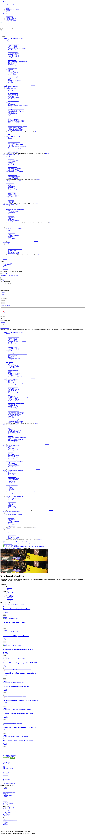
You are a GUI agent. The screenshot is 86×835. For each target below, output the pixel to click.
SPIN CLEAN (10, 599)
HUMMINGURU (10, 595)
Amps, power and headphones (9, 792)
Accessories (5, 790)
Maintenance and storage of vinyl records (14, 117)
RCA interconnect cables (13, 140)
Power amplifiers (11, 186)
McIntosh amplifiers (12, 194)
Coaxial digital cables (12, 143)
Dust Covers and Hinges (13, 94)
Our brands (5, 796)
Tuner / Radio (11, 216)
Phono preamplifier (9, 57)
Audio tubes (10, 198)
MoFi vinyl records (12, 115)
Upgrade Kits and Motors (13, 93)
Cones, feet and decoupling (13, 101)
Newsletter (8, 11)
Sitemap (4, 826)
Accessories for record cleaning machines (16, 120)
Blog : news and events (7, 263)
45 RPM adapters (11, 124)
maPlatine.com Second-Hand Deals (15, 249)
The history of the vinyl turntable (9, 811)
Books (9, 237)
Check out (3, 322)
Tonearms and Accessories (13, 97)
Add (5, 614)
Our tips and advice (9, 6)
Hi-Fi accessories (11, 202)
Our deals (5, 794)
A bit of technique (6, 814)
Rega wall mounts (11, 239)
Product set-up (8, 8)
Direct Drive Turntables (12, 46)
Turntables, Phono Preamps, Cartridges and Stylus (13, 38)
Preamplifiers (10, 187)
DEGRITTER (10, 594)
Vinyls (7, 102)
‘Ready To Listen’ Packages (13, 49)
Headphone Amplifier (12, 175)
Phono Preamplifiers (12, 60)
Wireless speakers (11, 161)
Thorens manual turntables (13, 56)
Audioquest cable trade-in (11, 20)
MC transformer (6, 815)
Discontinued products (7, 795)
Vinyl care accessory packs (13, 123)
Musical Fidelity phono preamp (14, 66)
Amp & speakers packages (13, 165)
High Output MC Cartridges (13, 74)
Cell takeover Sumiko (10, 19)
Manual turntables (11, 43)
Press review (5, 824)
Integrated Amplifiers (10, 183)
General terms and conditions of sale (10, 820)
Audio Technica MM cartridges (14, 80)
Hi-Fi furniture (11, 201)
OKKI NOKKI (10, 596)
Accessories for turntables (11, 88)
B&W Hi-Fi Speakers (12, 167)
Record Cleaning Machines (13, 119)
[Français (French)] (3, 24)
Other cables (10, 145)
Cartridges (5, 813)
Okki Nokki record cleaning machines (15, 129)
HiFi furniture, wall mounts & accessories (11, 224)
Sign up (2, 309)
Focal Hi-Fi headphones (13, 177)
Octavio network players (13, 221)
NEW (9, 39)
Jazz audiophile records (13, 106)
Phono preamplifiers (7, 810)
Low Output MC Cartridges (13, 73)
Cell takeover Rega (9, 17)
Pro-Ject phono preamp (12, 68)
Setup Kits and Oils (12, 98)
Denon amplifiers (11, 192)
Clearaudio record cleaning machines (15, 127)
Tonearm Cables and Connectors (14, 139)
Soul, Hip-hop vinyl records (13, 114)
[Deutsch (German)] (3, 26)
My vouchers (5, 804)
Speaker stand (11, 164)
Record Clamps (11, 96)
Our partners (5, 822)
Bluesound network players (13, 220)
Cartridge (5, 789)
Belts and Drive (11, 90)
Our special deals (6, 242)
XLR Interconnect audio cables (14, 142)
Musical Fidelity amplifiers (13, 195)
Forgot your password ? (6, 305)
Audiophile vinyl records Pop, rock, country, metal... (18, 105)
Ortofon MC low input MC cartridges (15, 83)
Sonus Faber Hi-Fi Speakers (13, 170)
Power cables (10, 147)
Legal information (6, 819)
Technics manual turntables (13, 55)
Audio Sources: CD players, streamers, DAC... (12, 204)
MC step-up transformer (13, 62)
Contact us (3, 292)
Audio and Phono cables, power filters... (11, 132)
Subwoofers (10, 162)
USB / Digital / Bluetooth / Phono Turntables (17, 48)
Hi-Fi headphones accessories (14, 176)
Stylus (9, 79)
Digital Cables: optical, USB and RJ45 (15, 144)
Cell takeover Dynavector (11, 18)
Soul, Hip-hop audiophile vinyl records (16, 109)
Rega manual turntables (12, 54)
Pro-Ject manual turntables (13, 53)
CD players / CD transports (13, 211)
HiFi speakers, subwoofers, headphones (11, 154)
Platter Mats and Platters (13, 95)
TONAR (9, 600)
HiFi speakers (8, 156)
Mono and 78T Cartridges (13, 76)
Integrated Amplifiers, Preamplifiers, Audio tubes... (13, 180)
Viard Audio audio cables (13, 152)
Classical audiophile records (13, 107)
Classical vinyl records (12, 113)
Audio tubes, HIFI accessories (12, 196)
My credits (5, 801)
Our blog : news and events (11, 4)
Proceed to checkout (5, 328)
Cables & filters (6, 793)
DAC (9, 213)
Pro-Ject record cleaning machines (15, 130)
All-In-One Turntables (12, 47)
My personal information (8, 803)
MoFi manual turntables (13, 52)
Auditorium (8, 10)
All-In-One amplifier (12, 188)
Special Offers (11, 251)
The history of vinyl (7, 812)
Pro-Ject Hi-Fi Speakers (13, 169)
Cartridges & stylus (9, 69)
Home (2, 548)
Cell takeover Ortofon (10, 14)
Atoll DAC (10, 218)
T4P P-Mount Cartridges (13, 72)
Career (4, 823)
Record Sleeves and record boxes (14, 122)
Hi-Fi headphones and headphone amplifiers (14, 171)
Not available (9, 588)
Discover (33, 85)
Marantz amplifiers (11, 193)
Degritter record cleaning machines (15, 128)
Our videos (8, 7)
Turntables (8, 40)
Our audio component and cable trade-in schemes (13, 13)
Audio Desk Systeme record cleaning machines (17, 126)
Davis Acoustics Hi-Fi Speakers (14, 168)
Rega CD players (11, 219)
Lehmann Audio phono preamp (14, 65)
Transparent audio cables (13, 151)
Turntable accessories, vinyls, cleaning (10, 86)
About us (5, 1)
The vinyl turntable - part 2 (8, 807)
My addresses (5, 802)
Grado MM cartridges (12, 82)
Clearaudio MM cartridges (13, 81)
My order (5, 799)
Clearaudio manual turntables (14, 50)
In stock (8, 589)
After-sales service (6, 825)
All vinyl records (11, 104)
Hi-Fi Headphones (11, 173)
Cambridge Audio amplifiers (13, 191)
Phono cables (10, 138)
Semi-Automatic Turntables (13, 44)
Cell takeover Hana (9, 16)
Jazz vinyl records (11, 112)
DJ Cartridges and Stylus (13, 77)
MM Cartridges (11, 71)
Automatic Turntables (12, 45)
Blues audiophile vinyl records (14, 110)
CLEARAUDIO (10, 592)
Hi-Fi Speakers (11, 159)
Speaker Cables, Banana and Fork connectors (17, 146)
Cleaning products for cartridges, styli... (16, 91)
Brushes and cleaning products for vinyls (16, 121)
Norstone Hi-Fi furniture (13, 238)
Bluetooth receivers (12, 214)
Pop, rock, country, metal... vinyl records (16, 111)
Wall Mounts (10, 99)
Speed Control (11, 63)
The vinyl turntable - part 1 (8, 808)
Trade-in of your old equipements (12, 9)
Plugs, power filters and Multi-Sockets (15, 148)
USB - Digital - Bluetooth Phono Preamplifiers (17, 61)
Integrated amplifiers (12, 185)
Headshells (10, 78)
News (9, 41)
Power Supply (11, 64)
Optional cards (11, 200)
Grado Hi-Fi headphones (13, 178)
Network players (11, 212)
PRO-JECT (9, 597)
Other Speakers (11, 163)
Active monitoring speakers (13, 160)
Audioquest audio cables (13, 150)
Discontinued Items (12, 250)
